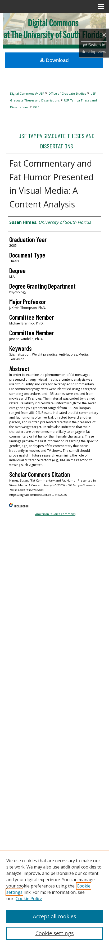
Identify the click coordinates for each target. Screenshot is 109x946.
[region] (54, 898)
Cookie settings (54, 933)
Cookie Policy (29, 898)
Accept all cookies (54, 916)
